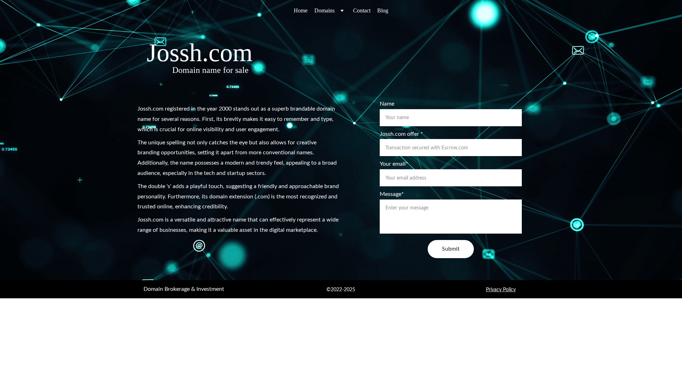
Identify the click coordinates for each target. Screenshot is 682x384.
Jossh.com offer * (401, 134)
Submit (451, 249)
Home (301, 10)
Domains (324, 10)
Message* (392, 194)
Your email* (394, 164)
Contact (361, 10)
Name (387, 104)
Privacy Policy (501, 289)
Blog (382, 10)
